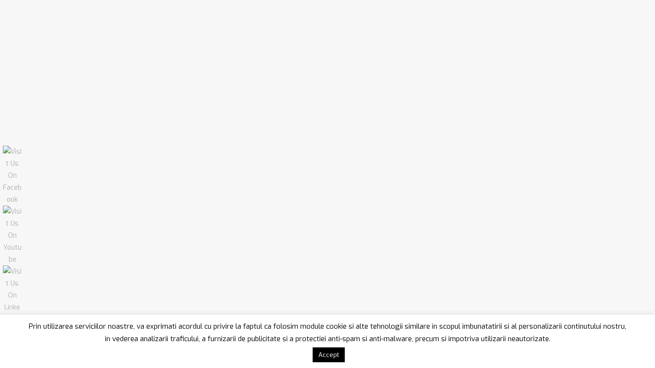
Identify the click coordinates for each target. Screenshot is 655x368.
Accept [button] (328, 355)
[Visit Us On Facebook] (12, 199)
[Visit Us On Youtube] (12, 259)
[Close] (636, 17)
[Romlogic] (89, 25)
